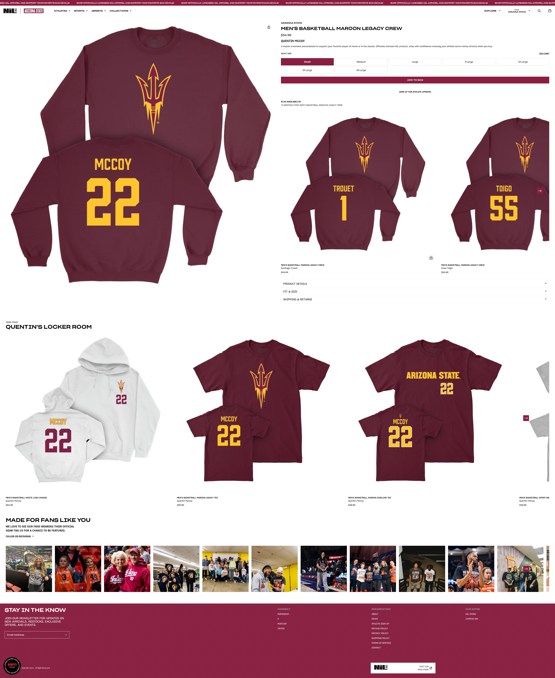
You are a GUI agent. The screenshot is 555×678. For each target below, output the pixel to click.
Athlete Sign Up (380, 623)
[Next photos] (526, 569)
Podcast (282, 623)
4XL (98, 487)
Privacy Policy (380, 633)
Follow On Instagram (18, 536)
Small (307, 61)
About (375, 614)
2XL (84, 487)
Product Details (295, 283)
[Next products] (540, 191)
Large (415, 61)
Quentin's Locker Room (49, 327)
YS (120, 487)
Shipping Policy (381, 638)
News (375, 619)
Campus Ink (472, 619)
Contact (376, 647)
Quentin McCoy (293, 41)
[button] (140, 156)
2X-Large (523, 61)
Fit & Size (290, 291)
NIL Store (471, 614)
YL (105, 487)
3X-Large (307, 70)
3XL (91, 487)
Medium (361, 61)
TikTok (281, 628)
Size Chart (544, 53)
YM (112, 487)
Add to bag (415, 80)
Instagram (283, 614)
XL (77, 487)
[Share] (269, 27)
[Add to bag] (431, 258)
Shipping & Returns (297, 299)
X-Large (469, 61)
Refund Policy (380, 628)
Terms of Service (381, 643)
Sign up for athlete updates (415, 91)
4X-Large (361, 70)
